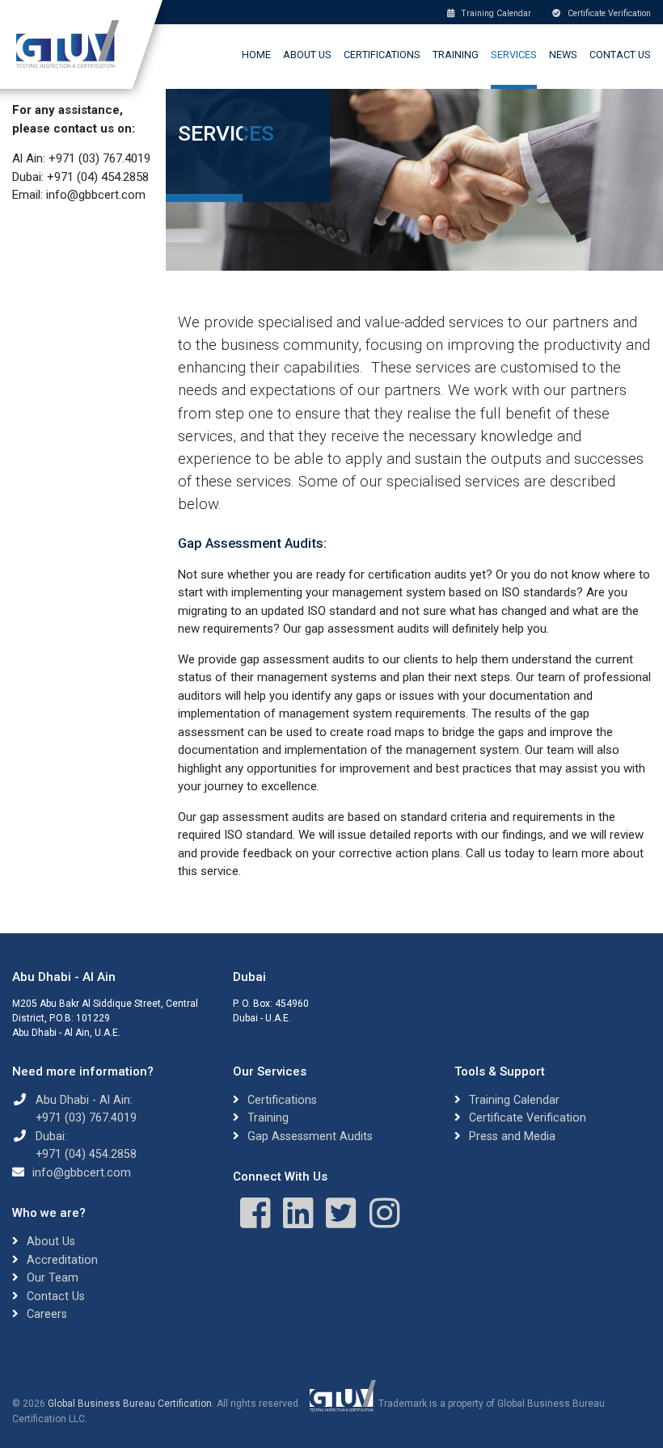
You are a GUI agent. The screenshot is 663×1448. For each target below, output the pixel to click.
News (563, 54)
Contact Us (620, 54)
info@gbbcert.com (81, 1172)
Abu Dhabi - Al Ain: (84, 1099)
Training (456, 54)
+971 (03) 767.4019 (86, 1117)
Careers (47, 1313)
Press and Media (512, 1136)
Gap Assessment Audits (310, 1136)
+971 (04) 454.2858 (86, 1153)
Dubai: (51, 1136)
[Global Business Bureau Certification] (67, 44)
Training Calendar (494, 13)
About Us (307, 54)
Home (256, 54)
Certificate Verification (608, 13)
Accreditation (62, 1259)
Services (514, 54)
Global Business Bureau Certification (130, 1403)
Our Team (52, 1277)
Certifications (382, 54)
